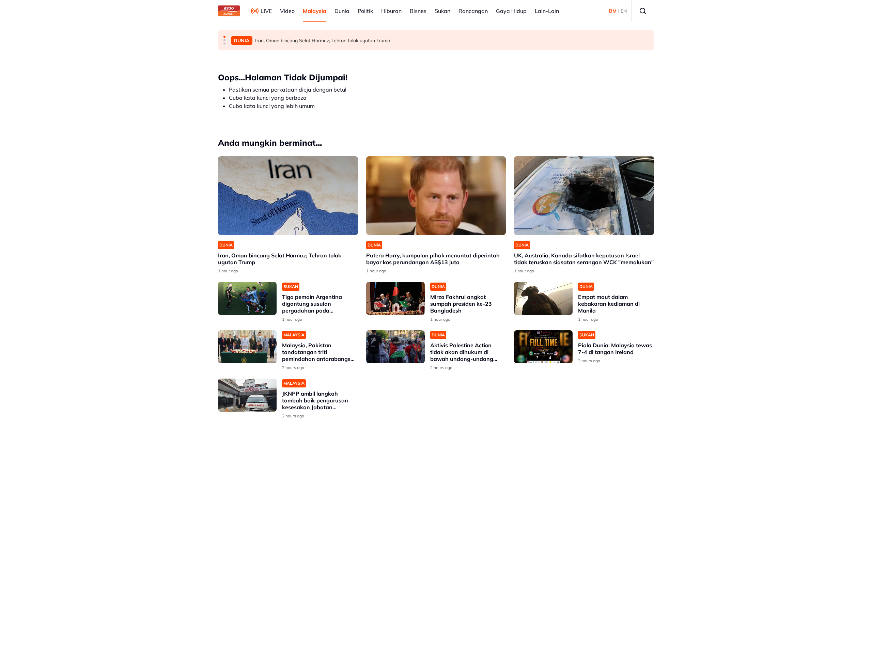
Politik (365, 10)
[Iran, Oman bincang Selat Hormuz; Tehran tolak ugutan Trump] (288, 195)
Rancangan (473, 10)
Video (287, 10)
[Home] (229, 11)
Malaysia (314, 10)
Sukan (442, 10)
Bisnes (418, 10)
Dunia (341, 10)
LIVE (266, 10)
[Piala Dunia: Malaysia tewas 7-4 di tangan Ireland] (543, 346)
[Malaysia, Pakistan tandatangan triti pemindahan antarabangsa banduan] (247, 346)
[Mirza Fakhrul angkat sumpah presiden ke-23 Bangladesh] (395, 298)
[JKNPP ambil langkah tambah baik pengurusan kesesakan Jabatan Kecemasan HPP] (247, 395)
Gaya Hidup (511, 10)
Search (643, 11)
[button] (224, 37)
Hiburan (391, 10)
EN (624, 11)
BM (613, 11)
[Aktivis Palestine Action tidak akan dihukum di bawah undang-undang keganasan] (395, 346)
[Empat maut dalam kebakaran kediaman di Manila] (543, 298)
